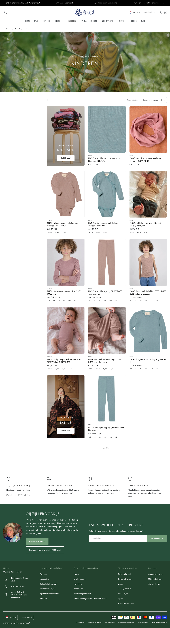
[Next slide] (164, 3)
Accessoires (79, 588)
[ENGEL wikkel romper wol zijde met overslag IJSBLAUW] (107, 194)
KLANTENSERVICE (37, 541)
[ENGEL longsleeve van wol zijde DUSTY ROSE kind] (65, 262)
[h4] (65, 136)
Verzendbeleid (110, 622)
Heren (76, 574)
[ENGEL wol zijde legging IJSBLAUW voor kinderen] (107, 398)
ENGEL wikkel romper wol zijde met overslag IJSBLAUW (104, 224)
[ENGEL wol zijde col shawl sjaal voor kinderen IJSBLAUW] (107, 129)
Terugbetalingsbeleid (95, 622)
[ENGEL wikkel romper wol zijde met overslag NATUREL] (148, 194)
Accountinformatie (155, 574)
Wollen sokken (80, 579)
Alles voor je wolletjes (82, 593)
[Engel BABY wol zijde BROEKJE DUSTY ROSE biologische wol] (107, 330)
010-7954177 (24, 495)
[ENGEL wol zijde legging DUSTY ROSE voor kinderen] (107, 262)
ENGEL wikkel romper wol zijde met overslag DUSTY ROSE (62, 224)
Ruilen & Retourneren (48, 583)
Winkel (17, 29)
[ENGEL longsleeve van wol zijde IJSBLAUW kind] (148, 330)
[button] (5, 12)
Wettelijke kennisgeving (159, 622)
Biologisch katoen (125, 579)
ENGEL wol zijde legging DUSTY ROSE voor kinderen (105, 292)
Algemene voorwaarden (49, 593)
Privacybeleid (80, 622)
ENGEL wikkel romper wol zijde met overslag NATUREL (145, 224)
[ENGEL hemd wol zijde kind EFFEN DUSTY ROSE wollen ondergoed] (148, 262)
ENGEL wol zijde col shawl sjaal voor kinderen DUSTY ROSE (145, 159)
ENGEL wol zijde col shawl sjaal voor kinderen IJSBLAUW (104, 159)
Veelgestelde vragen (48, 588)
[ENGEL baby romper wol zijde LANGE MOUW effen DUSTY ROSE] (65, 330)
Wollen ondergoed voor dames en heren (90, 598)
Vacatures (43, 598)
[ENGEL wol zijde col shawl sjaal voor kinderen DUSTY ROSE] (148, 129)
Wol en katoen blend (126, 603)
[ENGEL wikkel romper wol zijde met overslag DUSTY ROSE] (65, 194)
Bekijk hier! (66, 158)
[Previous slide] (6, 3)
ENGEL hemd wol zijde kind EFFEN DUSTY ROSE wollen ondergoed (148, 292)
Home (8, 29)
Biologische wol (124, 574)
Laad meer (107, 447)
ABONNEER (155, 538)
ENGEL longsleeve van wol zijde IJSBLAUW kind (148, 361)
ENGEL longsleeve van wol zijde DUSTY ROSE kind (64, 292)
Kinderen (27, 29)
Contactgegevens (142, 622)
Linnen (120, 583)
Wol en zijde (123, 593)
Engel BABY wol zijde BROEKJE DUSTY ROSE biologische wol (104, 361)
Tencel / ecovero (124, 588)
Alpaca (120, 598)
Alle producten (154, 583)
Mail (8, 495)
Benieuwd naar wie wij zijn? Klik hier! (45, 550)
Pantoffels (78, 583)
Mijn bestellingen (155, 579)
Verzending (44, 579)
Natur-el (13, 623)
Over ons (43, 574)
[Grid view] (48, 100)
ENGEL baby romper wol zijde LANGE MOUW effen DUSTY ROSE (64, 361)
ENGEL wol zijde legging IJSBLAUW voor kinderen (106, 429)
